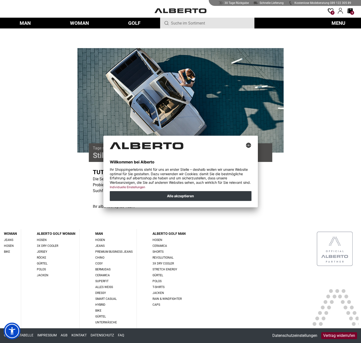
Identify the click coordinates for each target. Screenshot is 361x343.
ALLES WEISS (104, 287)
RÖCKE (41, 257)
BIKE (7, 251)
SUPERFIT (102, 281)
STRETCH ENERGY (165, 269)
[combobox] (210, 23)
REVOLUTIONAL (163, 257)
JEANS (8, 240)
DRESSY (100, 293)
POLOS (41, 269)
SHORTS (158, 251)
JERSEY (42, 251)
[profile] (340, 11)
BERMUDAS (103, 269)
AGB (64, 335)
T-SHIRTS (159, 287)
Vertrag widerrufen (339, 335)
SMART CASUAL (106, 299)
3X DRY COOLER (47, 246)
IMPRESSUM (47, 335)
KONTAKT (79, 335)
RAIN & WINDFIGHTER (167, 299)
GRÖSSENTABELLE (18, 335)
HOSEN (9, 246)
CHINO (99, 257)
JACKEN (42, 275)
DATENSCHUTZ (102, 335)
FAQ (121, 335)
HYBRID (100, 304)
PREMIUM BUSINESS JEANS (114, 251)
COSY (99, 263)
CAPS (156, 304)
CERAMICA (102, 275)
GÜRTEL (42, 263)
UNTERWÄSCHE (106, 322)
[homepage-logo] (180, 11)
